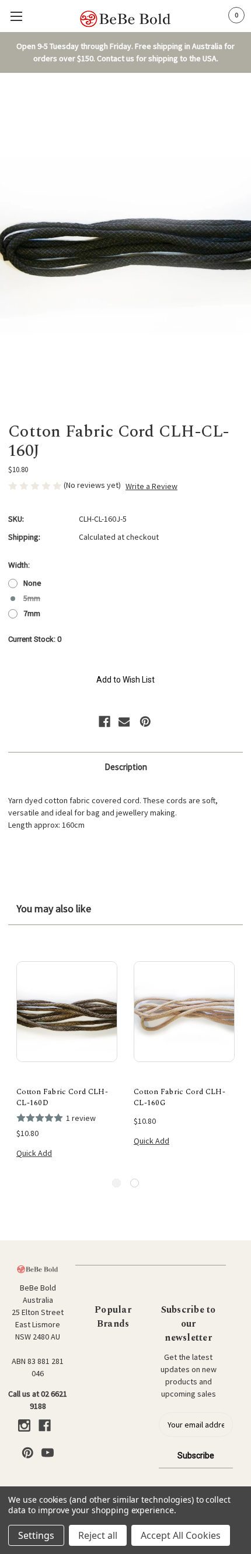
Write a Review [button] (151, 486)
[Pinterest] (145, 721)
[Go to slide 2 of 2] (134, 1183)
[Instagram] (24, 1425)
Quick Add (34, 1153)
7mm (31, 613)
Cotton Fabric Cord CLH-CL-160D (62, 1098)
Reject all (97, 1535)
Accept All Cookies (181, 1535)
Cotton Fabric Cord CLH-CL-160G (179, 1098)
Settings (36, 1535)
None (32, 583)
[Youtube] (47, 1453)
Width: (19, 565)
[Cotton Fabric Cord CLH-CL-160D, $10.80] (66, 1011)
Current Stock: (34, 639)
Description (125, 766)
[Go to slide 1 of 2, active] (116, 1183)
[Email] (124, 721)
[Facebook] (104, 721)
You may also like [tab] (53, 908)
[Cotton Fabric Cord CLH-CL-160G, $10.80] (184, 1011)
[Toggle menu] (16, 16)
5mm (31, 598)
